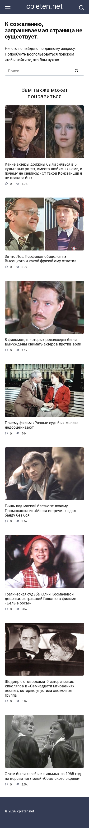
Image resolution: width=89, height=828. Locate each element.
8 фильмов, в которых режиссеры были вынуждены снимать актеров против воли (43, 341)
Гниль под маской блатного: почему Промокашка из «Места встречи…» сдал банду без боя (40, 510)
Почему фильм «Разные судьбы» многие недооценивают (42, 425)
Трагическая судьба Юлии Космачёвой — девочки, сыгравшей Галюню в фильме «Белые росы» (41, 598)
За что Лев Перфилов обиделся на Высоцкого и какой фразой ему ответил (40, 258)
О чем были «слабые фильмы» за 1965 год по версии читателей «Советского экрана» (43, 776)
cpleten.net (44, 6)
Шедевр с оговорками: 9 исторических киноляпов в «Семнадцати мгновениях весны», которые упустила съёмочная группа (39, 688)
